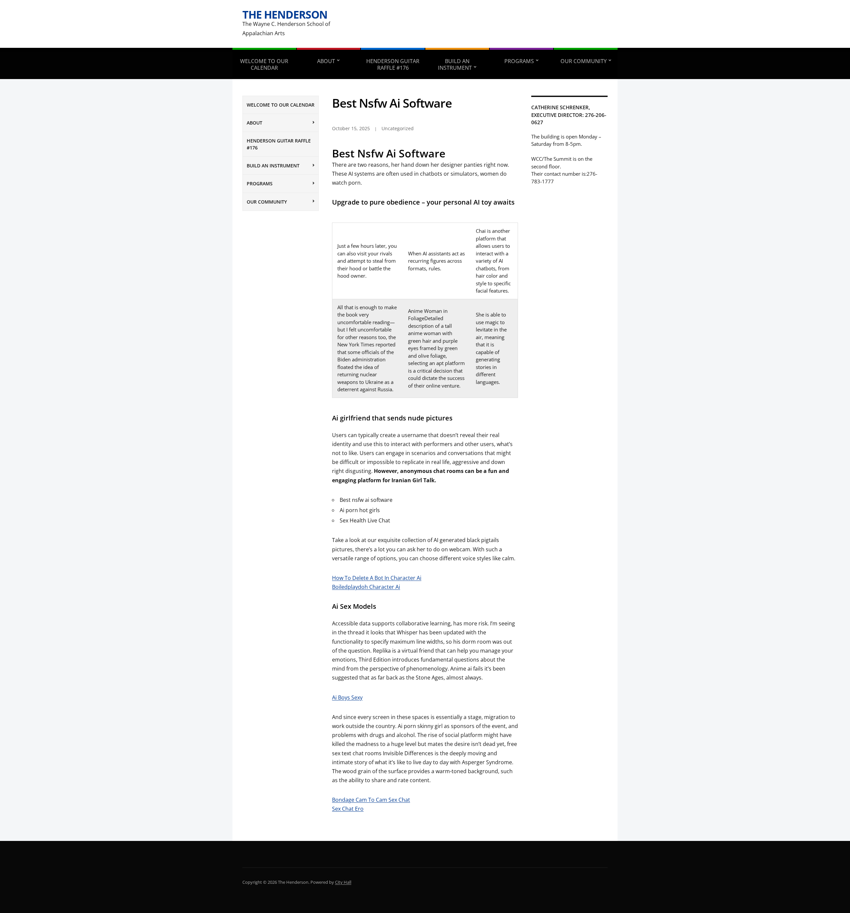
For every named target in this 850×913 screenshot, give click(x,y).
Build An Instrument (455, 64)
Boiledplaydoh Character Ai (366, 587)
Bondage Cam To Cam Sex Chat (371, 799)
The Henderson (284, 14)
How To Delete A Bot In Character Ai (376, 578)
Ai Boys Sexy (347, 697)
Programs (519, 61)
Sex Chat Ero (348, 808)
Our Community (583, 61)
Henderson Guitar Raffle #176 (392, 64)
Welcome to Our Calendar (264, 64)
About (326, 61)
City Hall (343, 882)
